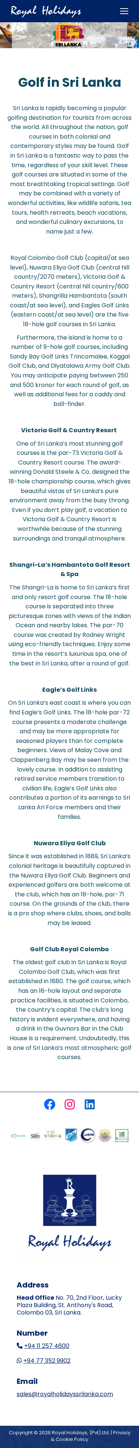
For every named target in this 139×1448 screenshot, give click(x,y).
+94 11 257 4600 (46, 1346)
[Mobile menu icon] (124, 11)
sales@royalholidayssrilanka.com (65, 1394)
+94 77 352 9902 (46, 1360)
